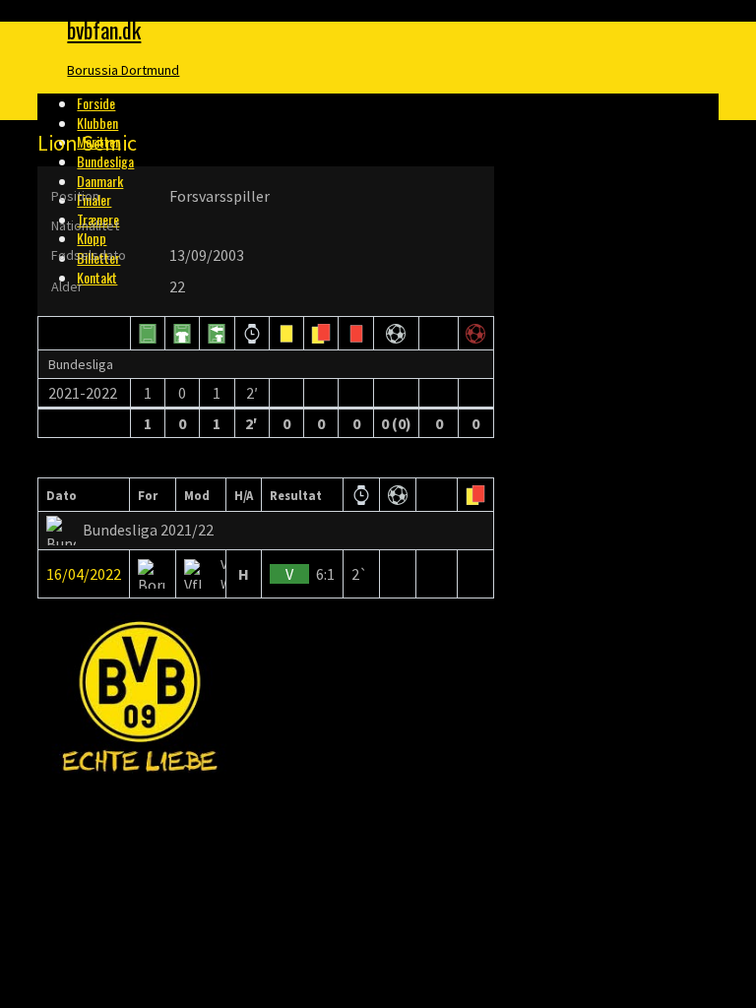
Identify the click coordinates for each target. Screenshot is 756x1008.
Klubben (97, 122)
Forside (96, 103)
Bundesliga (105, 161)
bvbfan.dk (104, 29)
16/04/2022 (83, 574)
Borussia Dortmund (123, 70)
